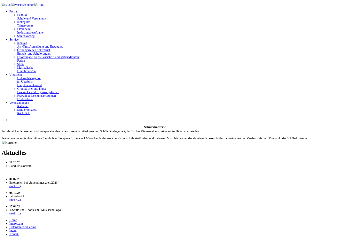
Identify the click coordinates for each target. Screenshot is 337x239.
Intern (13, 230)
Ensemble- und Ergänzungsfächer (38, 92)
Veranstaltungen (19, 102)
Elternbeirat (24, 29)
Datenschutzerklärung (22, 227)
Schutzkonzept (26, 36)
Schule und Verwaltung (31, 18)
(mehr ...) (15, 186)
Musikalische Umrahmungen (26, 69)
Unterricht (15, 74)
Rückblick (23, 113)
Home (13, 220)
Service (14, 39)
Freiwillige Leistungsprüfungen (36, 95)
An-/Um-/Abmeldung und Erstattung (40, 46)
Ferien (21, 60)
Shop (20, 64)
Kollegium (23, 22)
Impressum (16, 223)
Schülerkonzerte (27, 109)
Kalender (22, 106)
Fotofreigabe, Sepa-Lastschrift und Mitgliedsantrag (48, 57)
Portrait (13, 11)
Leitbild (22, 15)
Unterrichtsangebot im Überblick (29, 79)
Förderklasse (25, 99)
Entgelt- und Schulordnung (34, 53)
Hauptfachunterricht (29, 85)
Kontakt (22, 43)
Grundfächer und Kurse (31, 88)
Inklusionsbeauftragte (30, 32)
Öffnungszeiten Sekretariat (33, 50)
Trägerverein (25, 25)
